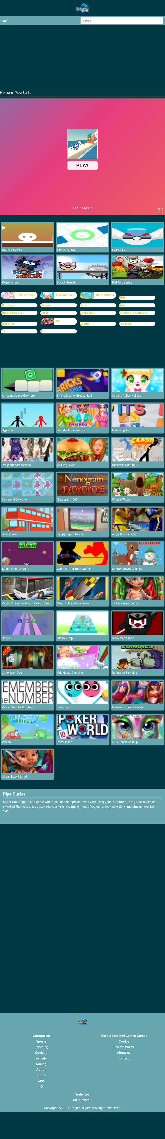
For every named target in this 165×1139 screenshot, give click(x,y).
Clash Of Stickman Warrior (74, 568)
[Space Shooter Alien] (27, 564)
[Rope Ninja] (27, 278)
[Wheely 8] (27, 737)
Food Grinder (67, 282)
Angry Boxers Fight (124, 534)
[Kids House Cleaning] (82, 668)
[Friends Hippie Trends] (82, 426)
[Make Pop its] (137, 426)
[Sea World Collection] (27, 495)
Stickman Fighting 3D (125, 465)
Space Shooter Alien (15, 568)
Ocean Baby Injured (14, 776)
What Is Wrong (121, 499)
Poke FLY (119, 250)
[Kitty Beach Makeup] (137, 737)
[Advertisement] (82, 57)
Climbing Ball (66, 250)
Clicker (45, 305)
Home (5, 92)
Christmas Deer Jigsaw (127, 568)
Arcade (41, 1058)
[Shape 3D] (27, 633)
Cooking (41, 1053)
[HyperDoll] (27, 426)
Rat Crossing (122, 282)
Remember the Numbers (18, 707)
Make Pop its (120, 430)
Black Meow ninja (123, 638)
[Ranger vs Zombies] (137, 668)
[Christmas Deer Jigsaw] (137, 564)
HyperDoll (8, 430)
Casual (85, 324)
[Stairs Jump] (82, 633)
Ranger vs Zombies (124, 672)
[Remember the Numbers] (27, 703)
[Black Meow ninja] (137, 633)
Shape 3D (8, 638)
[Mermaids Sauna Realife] (137, 703)
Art (42, 331)
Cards (44, 312)
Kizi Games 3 (65, 295)
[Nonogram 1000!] (82, 495)
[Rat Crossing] (137, 278)
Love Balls (63, 707)
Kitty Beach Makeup (125, 742)
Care (83, 305)
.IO (3, 331)
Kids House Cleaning (70, 672)
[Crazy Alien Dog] (27, 668)
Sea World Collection (15, 499)
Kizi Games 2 (26, 295)
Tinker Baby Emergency (127, 603)
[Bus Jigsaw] (27, 530)
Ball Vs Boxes (12, 250)
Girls (122, 297)
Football (125, 324)
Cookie (124, 1041)
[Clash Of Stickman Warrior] (82, 564)
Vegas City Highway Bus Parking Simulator (29, 603)
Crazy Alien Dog (12, 672)
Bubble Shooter (12, 312)
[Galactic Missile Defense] (82, 599)
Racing (41, 1064)
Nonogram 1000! (67, 499)
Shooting (41, 1047)
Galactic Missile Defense (73, 603)
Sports (41, 1041)
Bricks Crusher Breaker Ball (74, 395)
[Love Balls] (82, 703)
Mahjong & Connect (133, 312)
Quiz (122, 305)
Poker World (64, 742)
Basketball (87, 312)
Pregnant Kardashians (16, 465)
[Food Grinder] (82, 278)
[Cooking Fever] (82, 460)
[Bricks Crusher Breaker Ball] (82, 391)
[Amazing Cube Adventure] (27, 391)
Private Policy (124, 1047)
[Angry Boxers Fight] (137, 530)
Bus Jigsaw (9, 534)
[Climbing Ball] (82, 245)
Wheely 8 (7, 742)
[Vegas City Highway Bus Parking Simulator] (27, 599)
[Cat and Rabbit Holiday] (137, 391)
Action (41, 1070)
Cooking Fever (66, 465)
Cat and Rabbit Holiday (126, 395)
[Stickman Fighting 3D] (137, 460)
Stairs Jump (65, 638)
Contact (124, 1058)
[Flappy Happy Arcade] (82, 530)
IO (57, 321)
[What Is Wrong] (137, 495)
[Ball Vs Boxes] (27, 245)
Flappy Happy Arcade (70, 534)
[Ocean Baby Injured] (27, 772)
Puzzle (41, 1075)
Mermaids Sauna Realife (128, 707)
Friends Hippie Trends (71, 430)
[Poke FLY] (137, 245)
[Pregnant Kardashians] (27, 460)
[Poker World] (82, 737)
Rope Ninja (10, 282)
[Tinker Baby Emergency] (137, 599)
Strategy (7, 305)
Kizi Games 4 (104, 295)
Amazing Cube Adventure (18, 395)
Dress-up (7, 324)
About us (124, 1053)
